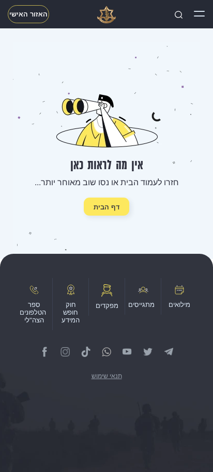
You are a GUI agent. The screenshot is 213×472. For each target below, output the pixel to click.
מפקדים (107, 306)
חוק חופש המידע (71, 312)
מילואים (179, 304)
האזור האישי (28, 14)
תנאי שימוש (107, 376)
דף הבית (106, 207)
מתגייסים (141, 304)
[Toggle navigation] (199, 14)
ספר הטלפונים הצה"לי (33, 312)
